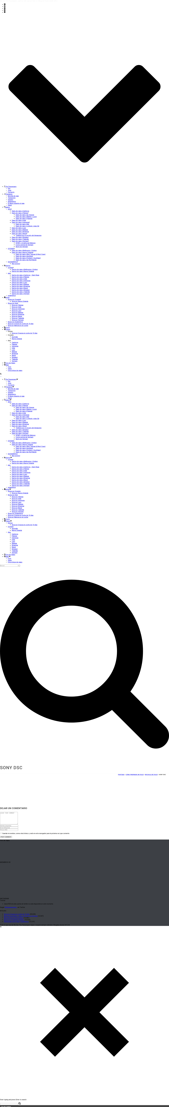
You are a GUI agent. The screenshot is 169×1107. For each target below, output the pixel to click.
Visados (10, 200)
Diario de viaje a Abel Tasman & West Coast (30, 254)
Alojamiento (12, 201)
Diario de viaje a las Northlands (26, 260)
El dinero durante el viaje (16, 203)
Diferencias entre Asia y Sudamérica (16, 921)
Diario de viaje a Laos (19, 228)
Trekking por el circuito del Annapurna (28, 235)
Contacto (11, 192)
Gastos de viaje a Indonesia (21, 281)
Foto (9, 367)
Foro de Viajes (10, 363)
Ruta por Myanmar (18, 314)
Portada (121, 774)
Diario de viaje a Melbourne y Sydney (24, 250)
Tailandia (15, 359)
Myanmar (15, 354)
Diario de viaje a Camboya (20, 211)
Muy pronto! (16, 264)
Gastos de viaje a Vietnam (20, 294)
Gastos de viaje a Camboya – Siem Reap (25, 275)
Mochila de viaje (13, 196)
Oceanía (10, 527)
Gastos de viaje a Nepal (20, 288)
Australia (15, 337)
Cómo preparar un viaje (135, 774)
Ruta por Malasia (17, 312)
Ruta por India (16, 307)
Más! (7, 365)
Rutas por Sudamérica (15, 322)
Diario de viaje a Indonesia (20, 222)
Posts (7, 327)
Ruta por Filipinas (17, 305)
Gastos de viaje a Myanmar (21, 286)
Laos (13, 350)
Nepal (14, 355)
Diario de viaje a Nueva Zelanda (22, 252)
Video (10, 369)
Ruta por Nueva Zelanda (20, 301)
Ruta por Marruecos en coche (18, 325)
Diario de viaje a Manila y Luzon (26, 217)
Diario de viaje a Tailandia (20, 239)
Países (7, 329)
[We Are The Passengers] (1, 376)
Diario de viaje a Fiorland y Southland (28, 258)
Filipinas (14, 344)
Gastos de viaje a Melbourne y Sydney (25, 269)
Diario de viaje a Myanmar (20, 232)
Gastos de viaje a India (19, 279)
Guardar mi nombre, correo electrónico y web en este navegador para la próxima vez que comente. (36, 833)
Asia (9, 532)
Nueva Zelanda (17, 339)
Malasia (14, 352)
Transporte (11, 198)
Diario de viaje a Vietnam (20, 241)
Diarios (7, 207)
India (13, 348)
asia (9, 273)
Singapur (15, 357)
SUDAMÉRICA (13, 262)
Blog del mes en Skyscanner (13, 918)
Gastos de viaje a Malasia (20, 284)
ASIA (9, 209)
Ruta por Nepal (17, 316)
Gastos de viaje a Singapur (21, 290)
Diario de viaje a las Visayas (25, 215)
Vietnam (14, 361)
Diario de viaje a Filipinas (20, 213)
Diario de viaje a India (19, 220)
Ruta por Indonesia (18, 309)
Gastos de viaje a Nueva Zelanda (23, 271)
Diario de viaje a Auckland (24, 256)
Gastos (7, 266)
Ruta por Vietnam (18, 320)
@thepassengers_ (11, 907)
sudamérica (12, 295)
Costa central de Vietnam (24, 245)
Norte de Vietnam (22, 247)
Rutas (7, 297)
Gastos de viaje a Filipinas (20, 277)
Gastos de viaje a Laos (19, 282)
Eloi (9, 188)
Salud (10, 205)
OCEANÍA (11, 249)
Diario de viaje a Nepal (19, 234)
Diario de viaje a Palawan (24, 218)
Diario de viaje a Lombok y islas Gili (27, 226)
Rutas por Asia (13, 303)
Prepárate (8, 194)
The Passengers (10, 187)
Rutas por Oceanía (14, 299)
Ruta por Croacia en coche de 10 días (20, 324)
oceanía (10, 268)
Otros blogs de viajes (15, 370)
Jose (9, 190)
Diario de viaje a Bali (22, 224)
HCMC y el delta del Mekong (25, 243)
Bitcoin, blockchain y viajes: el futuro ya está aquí (20, 916)
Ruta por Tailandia (18, 318)
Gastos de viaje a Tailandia (21, 292)
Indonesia (15, 346)
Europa (10, 523)
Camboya (15, 342)
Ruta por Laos (16, 311)
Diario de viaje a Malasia (20, 230)
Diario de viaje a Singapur (20, 237)
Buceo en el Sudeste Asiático (14, 920)
